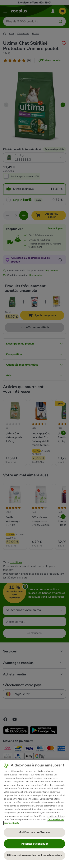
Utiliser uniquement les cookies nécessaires (34, 855)
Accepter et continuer (34, 844)
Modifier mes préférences (34, 832)
